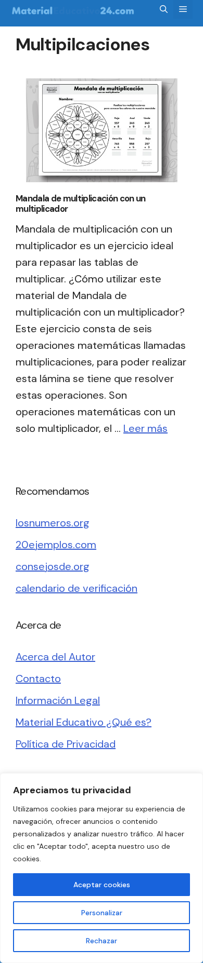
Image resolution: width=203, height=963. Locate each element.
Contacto (38, 678)
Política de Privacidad (66, 744)
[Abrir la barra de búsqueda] (163, 9)
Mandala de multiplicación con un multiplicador (81, 203)
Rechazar (101, 940)
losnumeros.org (53, 523)
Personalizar (101, 912)
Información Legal (58, 700)
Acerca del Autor (55, 656)
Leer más (145, 428)
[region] (101, 868)
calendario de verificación (76, 588)
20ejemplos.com (56, 544)
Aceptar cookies (101, 884)
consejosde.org (53, 566)
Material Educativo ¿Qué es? (83, 722)
